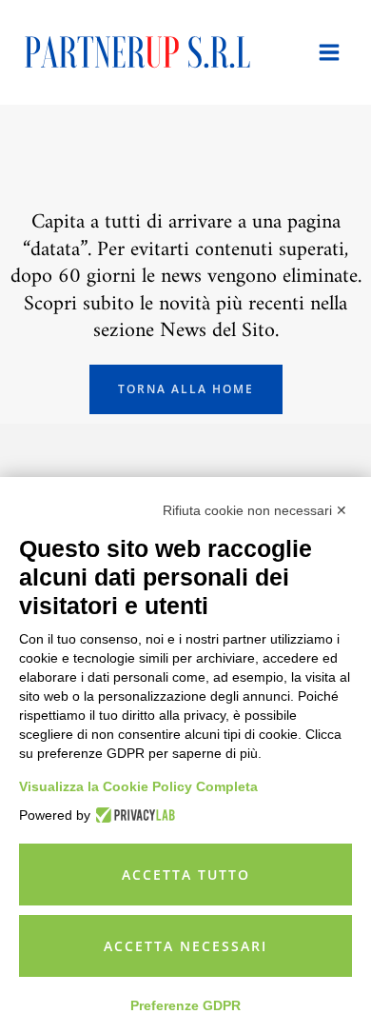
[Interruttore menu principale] (329, 52)
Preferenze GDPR (185, 1005)
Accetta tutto (186, 874)
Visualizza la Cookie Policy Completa (138, 786)
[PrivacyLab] (132, 815)
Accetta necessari (185, 946)
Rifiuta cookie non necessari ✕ (255, 510)
